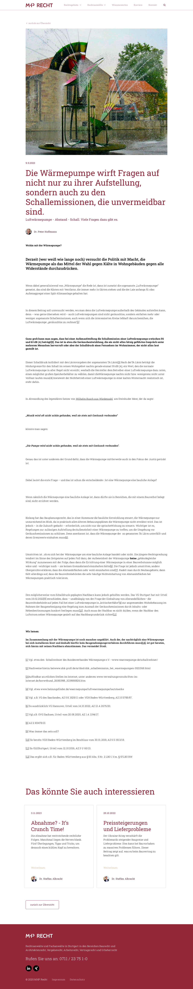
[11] (114, 614)
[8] (27, 722)
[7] (116, 570)
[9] (120, 602)
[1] (27, 659)
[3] (119, 362)
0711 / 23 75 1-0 (73, 958)
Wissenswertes (120, 4)
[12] (144, 642)
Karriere (138, 4)
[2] (27, 668)
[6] (111, 566)
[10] (81, 610)
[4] (27, 689)
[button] (72, 5)
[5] (66, 537)
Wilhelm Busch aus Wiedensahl (94, 398)
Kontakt (153, 4)
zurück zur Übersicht (42, 904)
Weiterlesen (38, 867)
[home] (43, 5)
